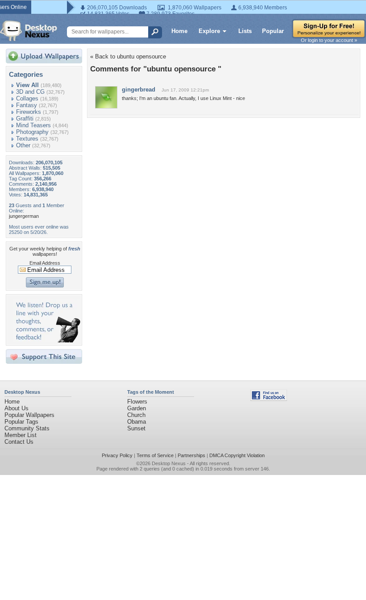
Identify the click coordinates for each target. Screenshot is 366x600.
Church (136, 415)
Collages (27, 98)
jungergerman (24, 216)
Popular (273, 31)
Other (23, 145)
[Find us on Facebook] (268, 399)
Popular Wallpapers (29, 415)
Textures (27, 138)
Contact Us (18, 441)
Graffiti (24, 118)
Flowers (137, 401)
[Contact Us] (46, 340)
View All (27, 85)
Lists (245, 31)
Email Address (44, 263)
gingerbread (138, 89)
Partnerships (191, 455)
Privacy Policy (117, 455)
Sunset (136, 428)
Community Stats (27, 428)
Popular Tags (21, 421)
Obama (136, 421)
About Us (16, 408)
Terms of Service (155, 455)
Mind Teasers (33, 125)
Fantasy (26, 105)
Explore (209, 31)
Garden (136, 408)
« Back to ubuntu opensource (128, 56)
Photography (32, 132)
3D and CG (30, 91)
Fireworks (28, 111)
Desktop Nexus (169, 463)
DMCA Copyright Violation (237, 455)
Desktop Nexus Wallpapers (28, 31)
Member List (20, 435)
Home (179, 31)
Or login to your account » (329, 40)
